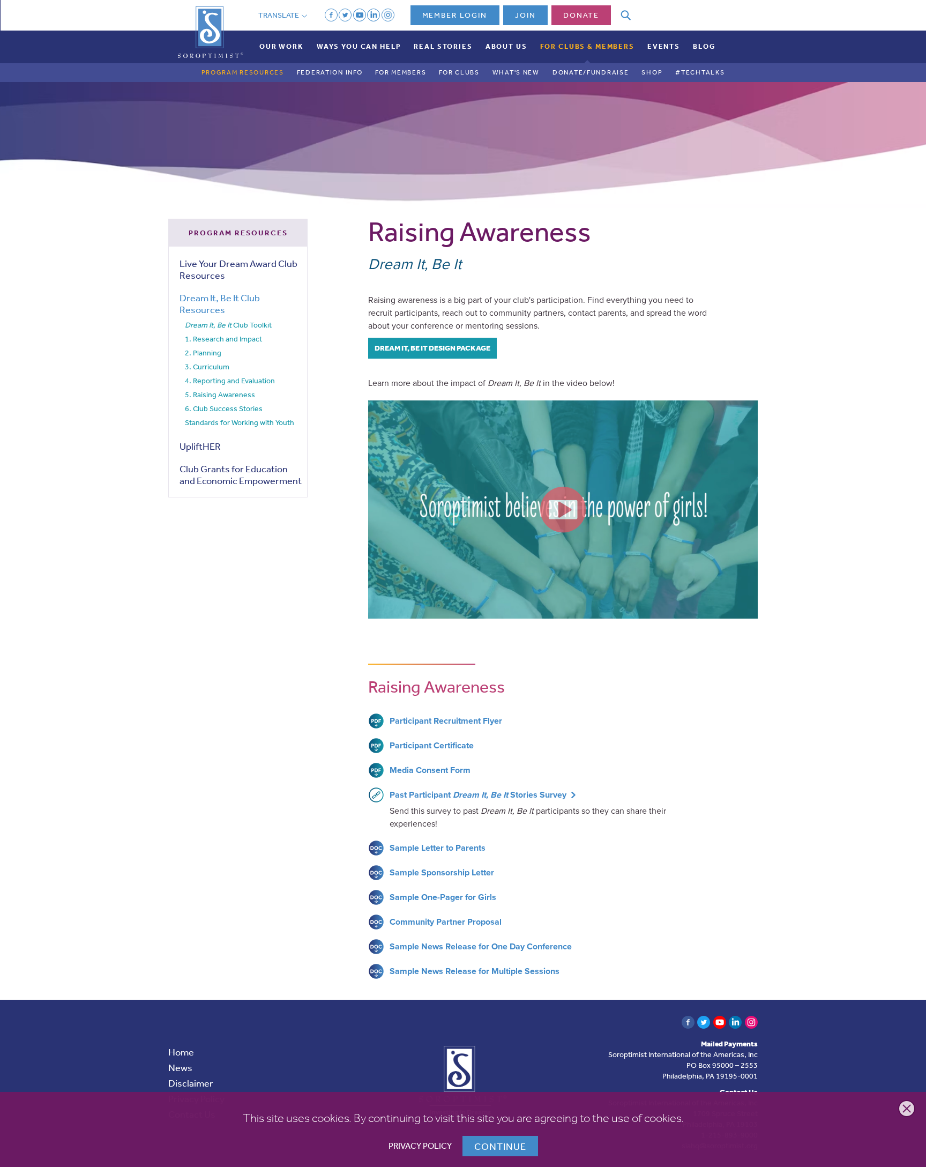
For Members (400, 72)
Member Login (455, 15)
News (180, 1067)
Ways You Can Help (359, 46)
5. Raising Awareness (220, 394)
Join (525, 15)
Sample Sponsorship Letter (442, 872)
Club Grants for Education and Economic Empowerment (241, 474)
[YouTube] (359, 15)
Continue (500, 1146)
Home (181, 1052)
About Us (506, 46)
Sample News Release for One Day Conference (481, 946)
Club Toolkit (228, 325)
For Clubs (459, 72)
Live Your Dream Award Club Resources (238, 269)
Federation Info (330, 72)
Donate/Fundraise (590, 72)
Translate (279, 15)
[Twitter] (345, 15)
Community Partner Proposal (446, 922)
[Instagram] (388, 15)
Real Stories (443, 46)
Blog (704, 46)
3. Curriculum (207, 366)
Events (663, 46)
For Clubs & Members (587, 46)
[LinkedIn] (373, 15)
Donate (581, 15)
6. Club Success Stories (224, 408)
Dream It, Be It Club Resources (220, 303)
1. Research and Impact (223, 339)
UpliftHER (200, 446)
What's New (516, 72)
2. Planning (203, 353)
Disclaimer (190, 1083)
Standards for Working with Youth (239, 422)
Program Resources (242, 72)
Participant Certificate (432, 745)
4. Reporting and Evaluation (230, 380)
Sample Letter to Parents (438, 848)
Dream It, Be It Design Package (432, 348)
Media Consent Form (430, 770)
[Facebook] (331, 15)
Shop (651, 72)
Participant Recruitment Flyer (446, 721)
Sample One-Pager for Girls (443, 897)
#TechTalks (700, 72)
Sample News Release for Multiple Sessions (474, 971)
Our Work (281, 46)
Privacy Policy (420, 1146)
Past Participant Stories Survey (478, 795)
